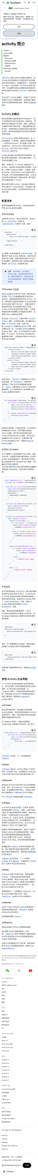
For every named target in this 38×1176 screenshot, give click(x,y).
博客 (3, 999)
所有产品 (5, 1149)
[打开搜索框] (25, 2)
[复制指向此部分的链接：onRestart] (13, 902)
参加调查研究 (6, 1122)
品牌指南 (19, 1157)
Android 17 (5, 1060)
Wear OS (5, 1041)
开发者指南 (5, 1092)
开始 (19, 33)
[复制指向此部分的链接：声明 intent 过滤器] (21, 289)
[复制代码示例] (35, 230)
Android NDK (6, 1103)
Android (4, 982)
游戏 (3, 1011)
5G (3, 1028)
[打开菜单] (3, 2)
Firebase (4, 1142)
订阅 (27, 1165)
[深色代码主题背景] (32, 230)
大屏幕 (4, 1037)
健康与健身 (5, 1018)
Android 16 (5, 1063)
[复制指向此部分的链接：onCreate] (13, 705)
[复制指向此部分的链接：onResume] (14, 780)
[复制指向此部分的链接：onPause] (12, 803)
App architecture (9, 38)
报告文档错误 (6, 1115)
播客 (3, 1002)
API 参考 (4, 1096)
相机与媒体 (5, 1021)
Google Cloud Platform (9, 1146)
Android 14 (5, 1070)
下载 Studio (5, 1099)
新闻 (3, 995)
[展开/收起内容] (10, 50)
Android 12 (5, 1077)
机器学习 (5, 1015)
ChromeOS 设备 (7, 1044)
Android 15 (5, 1067)
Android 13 (5, 1073)
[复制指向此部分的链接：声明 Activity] (16, 214)
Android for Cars (7, 1047)
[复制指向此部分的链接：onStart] (11, 764)
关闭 (19, 27)
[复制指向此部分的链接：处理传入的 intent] (20, 449)
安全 (3, 989)
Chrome (4, 1139)
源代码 (4, 992)
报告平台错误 (6, 1112)
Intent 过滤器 (7, 294)
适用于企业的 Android (9, 985)
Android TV (5, 1051)
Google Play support (8, 1118)
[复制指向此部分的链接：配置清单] (14, 201)
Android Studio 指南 (8, 1089)
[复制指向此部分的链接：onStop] (11, 870)
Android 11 (5, 1080)
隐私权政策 (5, 1025)
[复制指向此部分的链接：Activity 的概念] (21, 114)
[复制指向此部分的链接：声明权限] (12, 587)
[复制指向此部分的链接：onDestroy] (14, 922)
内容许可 (22, 956)
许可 (12, 1157)
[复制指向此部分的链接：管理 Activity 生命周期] (30, 679)
